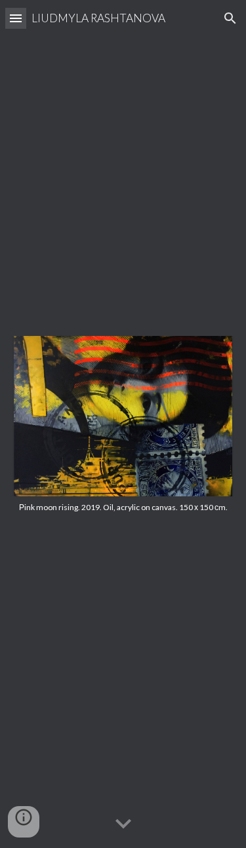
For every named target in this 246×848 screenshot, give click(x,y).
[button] (15, 18)
